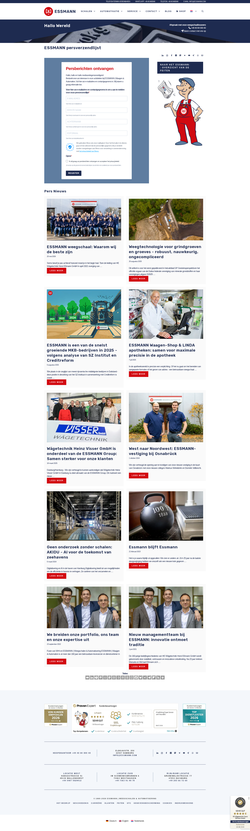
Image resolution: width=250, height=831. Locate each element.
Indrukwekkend (184, 803)
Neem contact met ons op (195, 31)
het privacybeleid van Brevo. (89, 151)
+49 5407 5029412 (72, 781)
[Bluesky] (140, 677)
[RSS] (158, 677)
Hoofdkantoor (62, 753)
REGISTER (73, 173)
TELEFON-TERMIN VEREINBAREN (118, 1)
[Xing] (145, 677)
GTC (129, 803)
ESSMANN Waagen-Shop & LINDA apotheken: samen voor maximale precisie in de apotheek (162, 350)
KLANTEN (109, 803)
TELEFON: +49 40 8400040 (169, 1)
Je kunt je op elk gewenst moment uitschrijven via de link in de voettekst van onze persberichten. (93, 165)
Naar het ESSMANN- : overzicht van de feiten (175, 68)
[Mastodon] (109, 677)
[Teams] (96, 677)
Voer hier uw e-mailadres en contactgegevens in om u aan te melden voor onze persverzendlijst (95, 91)
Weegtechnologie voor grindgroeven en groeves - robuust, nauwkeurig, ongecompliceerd (165, 251)
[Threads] (127, 677)
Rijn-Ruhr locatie (178, 773)
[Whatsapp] (105, 677)
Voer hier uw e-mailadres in (74, 104)
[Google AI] (118, 677)
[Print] (163, 677)
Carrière (96, 803)
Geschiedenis (81, 803)
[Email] (87, 677)
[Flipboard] (154, 677)
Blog (168, 11)
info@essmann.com (125, 755)
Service (132, 11)
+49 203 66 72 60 (178, 781)
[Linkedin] (92, 677)
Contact (151, 11)
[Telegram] (149, 677)
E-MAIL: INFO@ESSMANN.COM (194, 1)
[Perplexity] (123, 677)
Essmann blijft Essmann (153, 547)
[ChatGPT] (114, 677)
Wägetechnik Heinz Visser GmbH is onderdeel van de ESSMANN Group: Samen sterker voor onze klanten (82, 453)
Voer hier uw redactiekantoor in (75, 138)
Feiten (120, 803)
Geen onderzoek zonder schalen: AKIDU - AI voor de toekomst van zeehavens (79, 552)
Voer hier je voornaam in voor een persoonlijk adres (81, 115)
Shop (182, 11)
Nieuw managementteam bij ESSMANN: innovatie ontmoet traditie (158, 639)
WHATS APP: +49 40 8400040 (145, 1)
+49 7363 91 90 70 (125, 781)
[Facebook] (136, 677)
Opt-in (68, 156)
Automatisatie (109, 11)
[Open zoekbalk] (202, 11)
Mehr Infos (170, 731)
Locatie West (71, 773)
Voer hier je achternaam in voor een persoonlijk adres (81, 127)
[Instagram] (132, 677)
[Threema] (101, 677)
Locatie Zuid (125, 773)
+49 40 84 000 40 (198, 28)
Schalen (86, 11)
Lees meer (56, 270)
